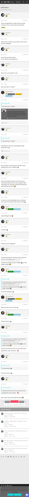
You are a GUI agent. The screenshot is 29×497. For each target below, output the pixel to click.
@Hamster (4, 261)
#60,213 (26, 240)
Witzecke (11, 415)
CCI (3, 485)
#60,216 (26, 304)
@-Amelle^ (17, 261)
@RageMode (10, 261)
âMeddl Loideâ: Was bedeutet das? (16, 110)
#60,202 (26, 39)
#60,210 (26, 197)
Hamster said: (5, 387)
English (10, 485)
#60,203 (26, 54)
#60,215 (26, 275)
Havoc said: (5, 365)
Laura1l (6, 415)
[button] (5, 485)
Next (21, 401)
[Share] (23, 20)
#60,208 (26, 162)
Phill (3, 9)
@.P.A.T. (20, 259)
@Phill (16, 259)
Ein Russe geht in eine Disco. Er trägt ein (15, 413)
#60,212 (26, 226)
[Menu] (1, 2)
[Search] (27, 2)
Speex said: (5, 103)
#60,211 (26, 213)
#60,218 (26, 332)
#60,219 (26, 361)
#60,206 (26, 99)
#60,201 (26, 20)
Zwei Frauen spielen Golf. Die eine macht (15, 448)
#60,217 (26, 318)
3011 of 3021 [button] (14, 401)
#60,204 (26, 70)
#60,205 (26, 84)
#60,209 (26, 178)
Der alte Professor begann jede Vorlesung (16, 440)
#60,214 (26, 254)
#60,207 (26, 134)
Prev (8, 401)
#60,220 (26, 384)
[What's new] (23, 2)
